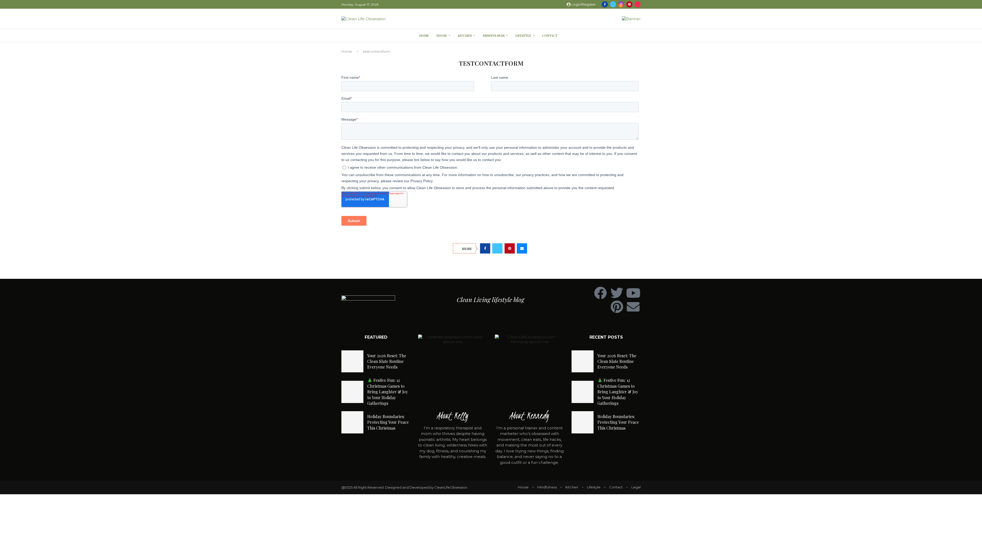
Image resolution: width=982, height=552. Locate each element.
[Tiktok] (637, 4)
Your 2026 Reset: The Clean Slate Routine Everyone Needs (386, 361)
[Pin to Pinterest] (510, 248)
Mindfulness (494, 35)
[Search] (638, 35)
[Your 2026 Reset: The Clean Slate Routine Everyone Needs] (352, 361)
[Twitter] (613, 4)
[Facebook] (605, 4)
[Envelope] (633, 306)
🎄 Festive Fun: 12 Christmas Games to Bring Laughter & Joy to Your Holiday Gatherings (387, 391)
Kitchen (465, 35)
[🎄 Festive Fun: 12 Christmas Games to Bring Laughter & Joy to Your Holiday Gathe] (352, 392)
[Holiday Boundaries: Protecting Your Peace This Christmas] (352, 422)
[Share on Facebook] (485, 248)
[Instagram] (621, 4)
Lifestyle (523, 35)
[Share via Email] (522, 248)
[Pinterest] (629, 4)
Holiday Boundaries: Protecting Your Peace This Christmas (388, 422)
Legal (636, 487)
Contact (549, 35)
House (442, 35)
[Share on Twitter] (497, 248)
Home (424, 35)
